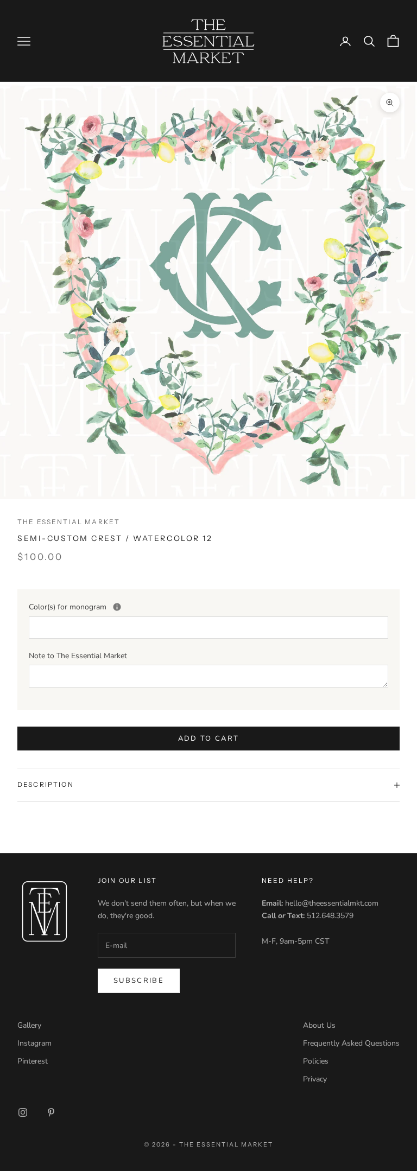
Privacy (315, 1079)
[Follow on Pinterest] (51, 1112)
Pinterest (32, 1061)
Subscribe (138, 980)
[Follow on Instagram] (22, 1112)
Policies (315, 1061)
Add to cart (208, 738)
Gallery (29, 1025)
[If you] (117, 607)
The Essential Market (68, 522)
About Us (319, 1025)
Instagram (34, 1043)
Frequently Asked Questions (351, 1043)
